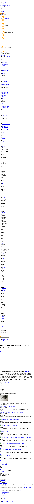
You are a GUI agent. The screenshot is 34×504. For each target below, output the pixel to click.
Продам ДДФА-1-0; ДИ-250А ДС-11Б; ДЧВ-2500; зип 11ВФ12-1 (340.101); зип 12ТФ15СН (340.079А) (14, 438)
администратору (22, 490)
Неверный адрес (3, 475)
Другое (2, 476)
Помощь (3, 3)
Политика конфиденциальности (6, 500)
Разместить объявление (5, 492)
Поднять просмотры (5, 2)
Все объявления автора (3, 464)
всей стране (8, 56)
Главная (3, 8)
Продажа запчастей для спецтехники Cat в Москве (7, 426)
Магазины (3, 1)
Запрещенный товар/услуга (5, 473)
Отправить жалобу (3, 479)
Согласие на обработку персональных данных (8, 501)
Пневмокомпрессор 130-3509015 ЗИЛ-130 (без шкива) (8, 420)
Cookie (3, 499)
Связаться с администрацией (6, 497)
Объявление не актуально (5, 474)
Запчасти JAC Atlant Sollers (4, 432)
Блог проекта (4, 494)
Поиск (3, 491)
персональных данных (27, 487)
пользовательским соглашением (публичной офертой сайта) (23, 486)
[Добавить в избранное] (0, 343)
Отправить (2, 389)
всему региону (9, 152)
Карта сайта (3, 498)
